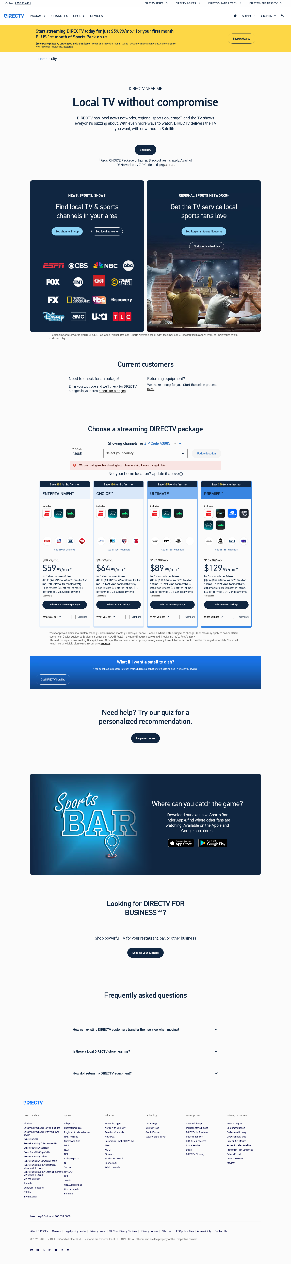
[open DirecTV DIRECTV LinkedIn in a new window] (31, 1250)
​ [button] (181, 473)
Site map (166, 1231)
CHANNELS (59, 15)
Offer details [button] (169, 165)
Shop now (145, 150)
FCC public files (184, 1231)
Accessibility (204, 1231)
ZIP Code (77, 449)
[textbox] (85, 453)
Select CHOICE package (118, 604)
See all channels (64, 549)
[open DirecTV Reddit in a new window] (68, 1250)
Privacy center (97, 1231)
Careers (56, 1231)
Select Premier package (226, 604)
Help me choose (145, 738)
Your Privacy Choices (125, 1231)
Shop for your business (145, 953)
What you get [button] (49, 617)
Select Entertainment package (65, 604)
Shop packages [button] (241, 38)
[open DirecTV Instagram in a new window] (49, 1250)
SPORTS (79, 15)
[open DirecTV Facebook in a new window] (37, 1250)
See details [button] (47, 595)
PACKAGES (38, 15)
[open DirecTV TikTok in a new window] (62, 1250)
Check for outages (112, 391)
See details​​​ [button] (68, 47)
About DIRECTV (39, 1231)
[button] (235, 16)
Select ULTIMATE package (172, 604)
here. (150, 389)
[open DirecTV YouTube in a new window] (56, 1250)
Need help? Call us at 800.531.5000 (50, 1216)
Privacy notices (149, 1231)
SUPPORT (249, 15)
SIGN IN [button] (266, 15)
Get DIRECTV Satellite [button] (53, 679)
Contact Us (221, 1231)
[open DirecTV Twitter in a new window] (43, 1250)
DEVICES (96, 15)
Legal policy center (75, 1231)
